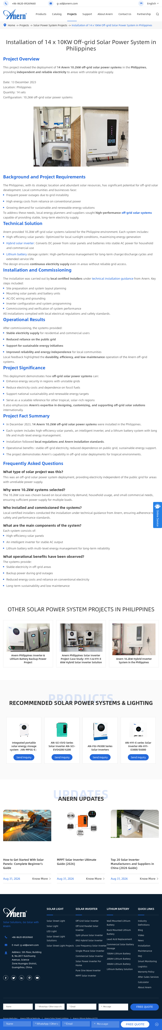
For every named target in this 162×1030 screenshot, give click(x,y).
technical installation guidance (112, 278)
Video (141, 935)
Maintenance (145, 950)
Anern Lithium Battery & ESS (85, 1018)
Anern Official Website (30, 1018)
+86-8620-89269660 (24, 3)
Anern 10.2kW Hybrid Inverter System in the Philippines (134, 660)
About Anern (105, 14)
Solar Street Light (56, 920)
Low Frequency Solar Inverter (91, 945)
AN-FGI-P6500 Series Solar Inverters (100, 748)
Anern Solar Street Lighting (56, 1018)
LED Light (52, 931)
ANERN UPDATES (81, 798)
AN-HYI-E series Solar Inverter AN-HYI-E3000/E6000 (138, 746)
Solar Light (55, 909)
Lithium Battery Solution (120, 969)
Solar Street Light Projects (60, 945)
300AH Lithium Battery (119, 964)
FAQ (140, 956)
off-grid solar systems (137, 212)
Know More (41, 878)
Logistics (142, 966)
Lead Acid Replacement (119, 939)
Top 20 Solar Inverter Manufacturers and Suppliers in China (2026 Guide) (132, 863)
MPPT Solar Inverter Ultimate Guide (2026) (76, 861)
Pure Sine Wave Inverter (88, 970)
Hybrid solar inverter (20, 243)
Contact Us (124, 14)
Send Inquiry (23, 757)
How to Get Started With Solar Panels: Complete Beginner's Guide (23, 863)
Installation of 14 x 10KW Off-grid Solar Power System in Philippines (112, 25)
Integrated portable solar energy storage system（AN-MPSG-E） (24, 746)
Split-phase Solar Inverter (89, 935)
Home (11, 25)
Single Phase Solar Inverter (90, 950)
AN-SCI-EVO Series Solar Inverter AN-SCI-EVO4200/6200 (62, 746)
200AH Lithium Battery (119, 958)
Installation (144, 945)
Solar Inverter (86, 909)
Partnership (144, 14)
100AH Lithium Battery (119, 953)
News (141, 940)
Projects (72, 14)
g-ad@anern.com (67, 3)
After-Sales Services (148, 977)
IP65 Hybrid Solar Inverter (89, 940)
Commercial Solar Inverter (89, 956)
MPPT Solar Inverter (86, 975)
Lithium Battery (118, 909)
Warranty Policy (146, 971)
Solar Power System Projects (50, 25)
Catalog (57, 14)
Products (41, 14)
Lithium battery (16, 254)
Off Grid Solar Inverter (87, 920)
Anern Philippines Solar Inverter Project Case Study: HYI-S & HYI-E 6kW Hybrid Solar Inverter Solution (81, 658)
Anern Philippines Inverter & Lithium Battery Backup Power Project (28, 658)
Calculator (143, 982)
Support (87, 14)
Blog (140, 930)
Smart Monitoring (147, 961)
